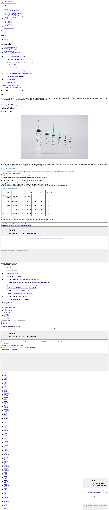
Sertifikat (9, 21)
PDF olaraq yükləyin (15, 104)
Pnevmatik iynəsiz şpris (14, 276)
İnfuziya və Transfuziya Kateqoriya (15, 13)
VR (4, 26)
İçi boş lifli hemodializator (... (15, 59)
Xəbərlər (6, 18)
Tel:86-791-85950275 (9, 310)
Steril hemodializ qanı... (14, 65)
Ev (4, 7)
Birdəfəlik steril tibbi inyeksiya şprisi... (18, 299)
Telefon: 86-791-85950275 (7, 1)
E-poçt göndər (4, 323)
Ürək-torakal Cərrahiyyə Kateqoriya (15, 16)
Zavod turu (9, 22)
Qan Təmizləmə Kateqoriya (13, 10)
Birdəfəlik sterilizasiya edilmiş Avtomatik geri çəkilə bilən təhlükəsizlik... (28, 282)
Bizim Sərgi (9, 25)
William (2, 324)
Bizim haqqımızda (8, 20)
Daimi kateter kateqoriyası (13, 17)
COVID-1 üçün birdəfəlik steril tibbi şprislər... (20, 293)
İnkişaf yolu (9, 24)
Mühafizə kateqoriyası (12, 14)
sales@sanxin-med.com (9, 307)
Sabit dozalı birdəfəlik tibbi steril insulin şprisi (15, 223)
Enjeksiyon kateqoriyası (12, 11)
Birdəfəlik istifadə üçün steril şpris (17, 70)
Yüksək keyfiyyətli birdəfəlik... (16, 76)
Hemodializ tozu (11, 82)
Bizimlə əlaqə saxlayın (9, 28)
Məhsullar (6, 9)
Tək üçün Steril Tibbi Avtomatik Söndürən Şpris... (22, 288)
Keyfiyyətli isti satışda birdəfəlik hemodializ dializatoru (18, 225)
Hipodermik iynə (12, 270)
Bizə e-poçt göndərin (5, 104)
